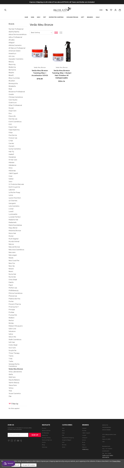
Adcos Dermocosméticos (17, 34)
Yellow (11, 388)
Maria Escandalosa (15, 225)
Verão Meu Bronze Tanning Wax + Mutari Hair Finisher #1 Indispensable (61, 74)
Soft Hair (12, 342)
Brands (90, 17)
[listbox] (41, 33)
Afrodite (12, 40)
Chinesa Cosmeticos (16, 97)
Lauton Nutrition (15, 198)
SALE (97, 17)
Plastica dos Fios (14, 299)
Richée (11, 323)
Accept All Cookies (29, 465)
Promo (44, 428)
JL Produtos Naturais (16, 184)
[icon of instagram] (12, 440)
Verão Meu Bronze (16, 369)
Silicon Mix (12, 337)
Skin (32, 17)
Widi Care (12, 377)
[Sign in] (115, 9)
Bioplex (11, 72)
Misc (38, 17)
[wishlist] (111, 9)
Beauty (11, 62)
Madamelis (12, 222)
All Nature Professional (17, 48)
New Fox (12, 263)
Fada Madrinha (14, 130)
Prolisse (11, 312)
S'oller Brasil (13, 345)
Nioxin (11, 271)
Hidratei (11, 162)
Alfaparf (11, 42)
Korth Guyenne (14, 187)
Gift (82, 17)
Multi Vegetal (13, 239)
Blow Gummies (14, 78)
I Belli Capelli (13, 173)
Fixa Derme (13, 135)
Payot (11, 285)
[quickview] (46, 52)
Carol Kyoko (13, 100)
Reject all (16, 465)
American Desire (14, 51)
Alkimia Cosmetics (15, 45)
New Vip (12, 266)
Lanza (11, 195)
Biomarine (12, 70)
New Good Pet (14, 260)
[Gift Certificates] (107, 9)
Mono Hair (12, 233)
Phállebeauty (14, 290)
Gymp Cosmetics (15, 149)
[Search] (5, 9)
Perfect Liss (13, 288)
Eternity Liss (13, 119)
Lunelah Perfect (15, 217)
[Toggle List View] (61, 33)
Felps (11, 132)
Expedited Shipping (56, 17)
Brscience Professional (17, 92)
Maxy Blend (13, 228)
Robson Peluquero (16, 326)
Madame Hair (13, 220)
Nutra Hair (12, 274)
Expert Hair (13, 127)
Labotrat (12, 190)
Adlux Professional (15, 37)
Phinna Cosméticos (15, 293)
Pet (44, 17)
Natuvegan (13, 255)
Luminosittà (13, 214)
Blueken (12, 81)
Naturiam (12, 252)
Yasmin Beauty (14, 382)
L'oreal (11, 209)
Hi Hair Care (13, 160)
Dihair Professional (15, 105)
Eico (10, 113)
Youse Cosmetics (15, 393)
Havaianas (12, 157)
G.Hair (11, 141)
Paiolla (11, 282)
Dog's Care (12, 111)
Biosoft (11, 75)
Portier (11, 301)
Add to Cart (39, 59)
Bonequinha (13, 83)
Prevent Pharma (15, 304)
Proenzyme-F (14, 307)
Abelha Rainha (14, 32)
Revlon (11, 320)
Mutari (11, 236)
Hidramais (12, 171)
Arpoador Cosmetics (16, 59)
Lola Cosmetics (14, 206)
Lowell (11, 211)
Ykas (10, 391)
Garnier (11, 143)
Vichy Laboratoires (15, 372)
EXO (10, 124)
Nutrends (12, 277)
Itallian (11, 179)
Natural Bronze (14, 247)
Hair (26, 17)
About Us (45, 435)
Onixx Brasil (13, 279)
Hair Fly (11, 151)
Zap (10, 396)
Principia (12, 309)
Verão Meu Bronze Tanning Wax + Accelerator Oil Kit (40, 73)
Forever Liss (13, 138)
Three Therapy (14, 353)
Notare (11, 269)
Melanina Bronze (15, 230)
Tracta (11, 356)
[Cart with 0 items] (120, 9)
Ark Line (12, 56)
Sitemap (44, 447)
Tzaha (11, 361)
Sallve (11, 334)
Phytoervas (13, 296)
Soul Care (12, 348)
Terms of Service (47, 440)
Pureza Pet (13, 315)
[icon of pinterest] (9, 440)
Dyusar (11, 108)
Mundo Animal (14, 241)
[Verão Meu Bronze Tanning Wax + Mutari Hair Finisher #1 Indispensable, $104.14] (62, 51)
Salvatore (12, 331)
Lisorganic (12, 203)
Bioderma (12, 67)
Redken (11, 318)
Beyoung (12, 64)
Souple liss (12, 350)
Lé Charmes (13, 200)
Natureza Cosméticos (16, 250)
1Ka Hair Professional (16, 29)
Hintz (11, 168)
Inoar (10, 176)
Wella (11, 374)
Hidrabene (12, 165)
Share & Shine (46, 430)
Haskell (11, 154)
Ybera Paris (13, 385)
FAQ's (44, 442)
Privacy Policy (46, 437)
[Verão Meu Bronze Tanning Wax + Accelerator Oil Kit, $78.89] (40, 51)
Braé (10, 89)
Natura (11, 244)
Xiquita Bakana (14, 380)
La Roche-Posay (14, 192)
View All (85, 449)
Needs (11, 258)
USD (100, 10)
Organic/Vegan (72, 17)
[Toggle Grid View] (56, 33)
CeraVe (11, 94)
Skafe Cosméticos (15, 339)
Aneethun (12, 53)
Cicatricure (13, 102)
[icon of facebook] (15, 440)
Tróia (10, 358)
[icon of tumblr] (21, 440)
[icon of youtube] (18, 440)
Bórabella (12, 86)
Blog (43, 444)
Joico (10, 181)
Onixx (84, 440)
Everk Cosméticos (15, 121)
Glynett (11, 146)
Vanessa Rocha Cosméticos (14, 365)
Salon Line (12, 329)
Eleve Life (12, 116)
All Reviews (45, 433)
